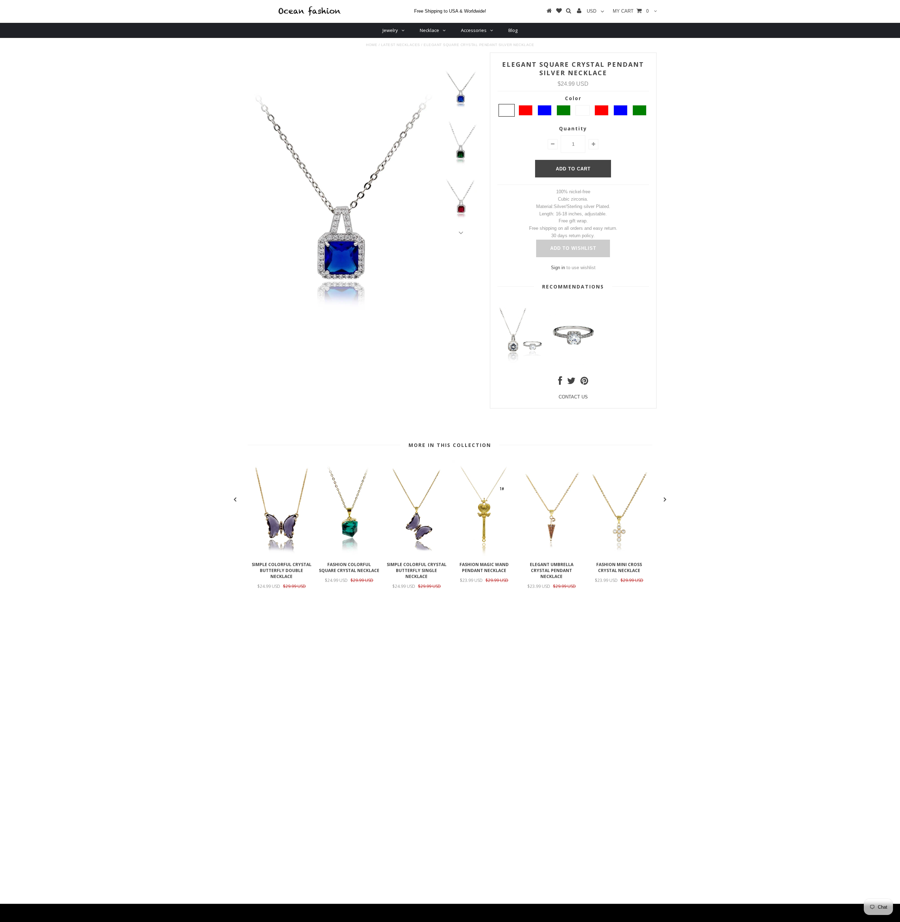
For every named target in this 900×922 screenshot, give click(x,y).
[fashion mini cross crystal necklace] (619, 554)
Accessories (474, 30)
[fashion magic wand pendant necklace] (484, 554)
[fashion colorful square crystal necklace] (349, 554)
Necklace (429, 30)
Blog (513, 30)
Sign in (558, 267)
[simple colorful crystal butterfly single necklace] (417, 554)
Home (371, 45)
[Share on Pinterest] (584, 382)
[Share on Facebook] (560, 382)
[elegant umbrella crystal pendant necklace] (552, 554)
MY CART (631, 11)
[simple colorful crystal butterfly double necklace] (282, 554)
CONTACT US (573, 397)
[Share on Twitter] (571, 382)
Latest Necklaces (400, 45)
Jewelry (390, 30)
